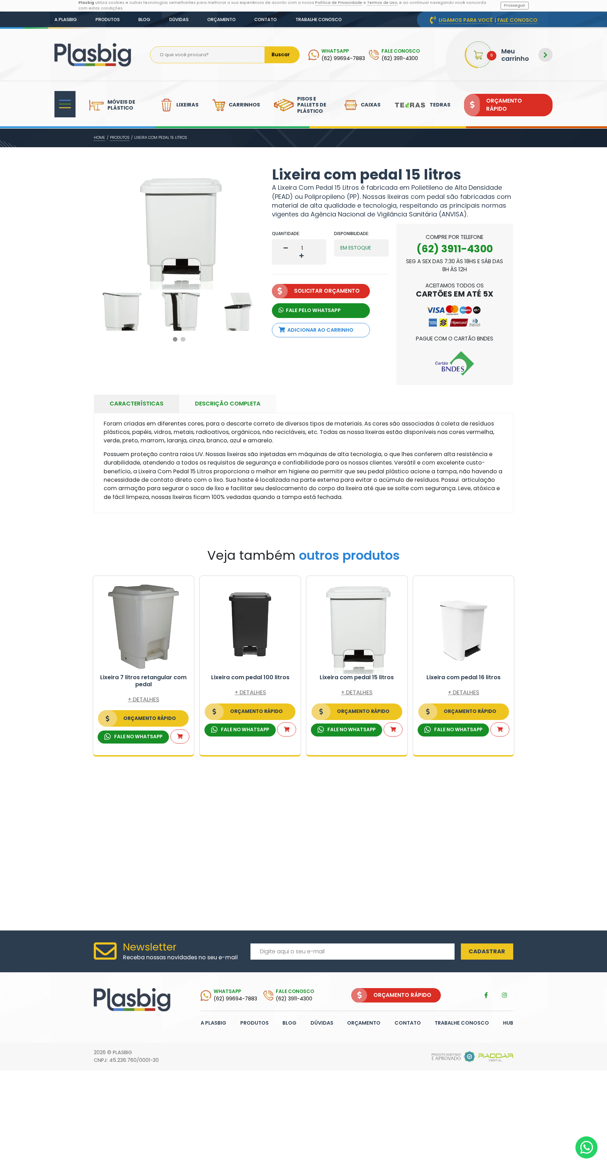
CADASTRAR (487, 951)
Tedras (440, 104)
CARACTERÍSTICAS (136, 404)
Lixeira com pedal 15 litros (160, 137)
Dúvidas (179, 19)
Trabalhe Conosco (318, 19)
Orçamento (221, 19)
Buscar (281, 54)
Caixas (370, 104)
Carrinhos (244, 104)
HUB (508, 1022)
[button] (175, 339)
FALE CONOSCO (517, 20)
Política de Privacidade (338, 2)
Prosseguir (514, 5)
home (99, 137)
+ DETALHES (143, 699)
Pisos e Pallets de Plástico (311, 105)
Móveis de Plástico (121, 104)
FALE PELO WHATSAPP (313, 310)
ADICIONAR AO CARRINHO (320, 329)
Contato (265, 19)
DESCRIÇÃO (228, 404)
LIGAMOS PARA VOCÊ (466, 20)
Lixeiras (187, 104)
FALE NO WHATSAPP (137, 736)
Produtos (108, 19)
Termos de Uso (382, 2)
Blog (144, 19)
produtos (119, 137)
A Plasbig (65, 19)
